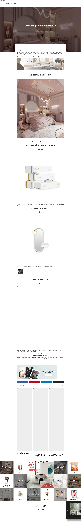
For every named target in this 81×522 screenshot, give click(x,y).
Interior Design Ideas (39, 452)
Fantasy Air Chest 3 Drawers (40, 145)
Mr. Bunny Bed (40, 280)
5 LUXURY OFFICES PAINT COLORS (31, 271)
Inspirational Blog (19, 452)
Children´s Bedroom (40, 75)
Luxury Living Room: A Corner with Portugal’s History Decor (39, 455)
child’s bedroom (40, 47)
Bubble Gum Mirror (40, 209)
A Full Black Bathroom (23, 453)
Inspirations (34, 452)
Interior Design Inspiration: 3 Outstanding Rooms (56, 455)
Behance (32, 360)
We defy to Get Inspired (40, 142)
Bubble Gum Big (28, 266)
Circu (40, 149)
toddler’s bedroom (20, 49)
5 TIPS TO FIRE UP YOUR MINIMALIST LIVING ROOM (75, 517)
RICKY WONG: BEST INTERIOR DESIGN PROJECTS (40, 355)
